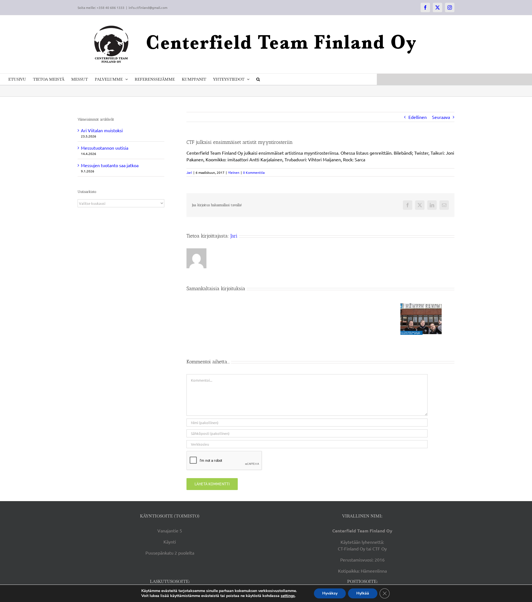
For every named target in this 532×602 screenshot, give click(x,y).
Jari (189, 172)
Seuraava (441, 117)
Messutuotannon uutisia (104, 147)
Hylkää (362, 593)
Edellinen (417, 117)
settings (288, 595)
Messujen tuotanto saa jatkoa (110, 165)
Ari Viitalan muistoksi (102, 130)
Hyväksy (329, 593)
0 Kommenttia (254, 172)
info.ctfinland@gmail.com (148, 7)
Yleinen (233, 172)
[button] (258, 79)
